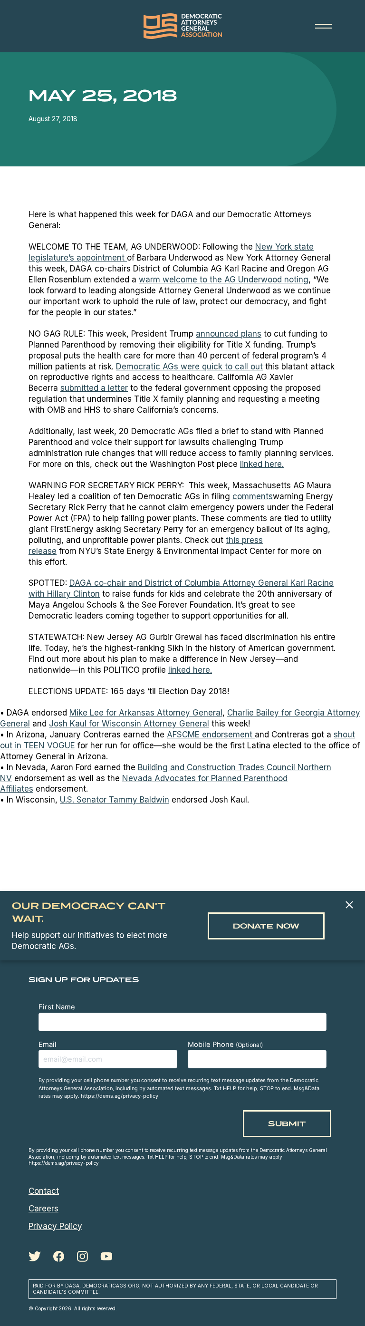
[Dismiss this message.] (349, 905)
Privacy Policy (55, 1226)
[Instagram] (82, 1256)
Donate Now (266, 926)
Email (47, 1044)
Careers (43, 1208)
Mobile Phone (225, 1044)
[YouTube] (106, 1256)
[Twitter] (35, 1256)
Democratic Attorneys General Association (182, 26)
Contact (44, 1191)
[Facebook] (58, 1256)
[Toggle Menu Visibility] (323, 26)
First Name (56, 1007)
